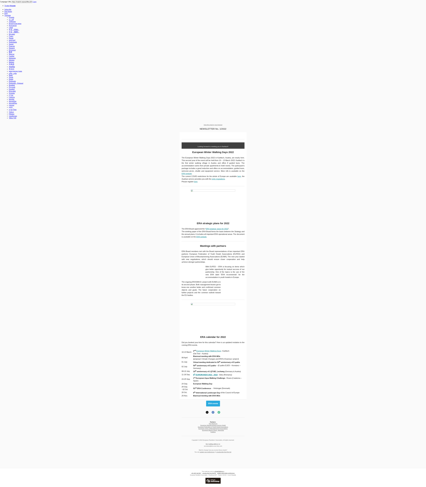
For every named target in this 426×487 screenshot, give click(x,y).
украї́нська (13, 116)
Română (12, 85)
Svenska (12, 93)
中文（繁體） (14, 32)
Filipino (11, 114)
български (13, 25)
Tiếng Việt (12, 118)
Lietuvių (12, 97)
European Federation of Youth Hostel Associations (213, 427)
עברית (11, 95)
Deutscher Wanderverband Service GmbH (213, 425)
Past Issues (8, 11)
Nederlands (13, 42)
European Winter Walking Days (208, 351)
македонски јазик (15, 71)
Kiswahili (12, 91)
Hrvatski (12, 34)
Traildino (213, 432)
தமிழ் (11, 107)
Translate (7, 15)
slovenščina (13, 103)
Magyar (11, 54)
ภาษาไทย (12, 110)
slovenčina (12, 101)
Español (12, 89)
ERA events (213, 403)
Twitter (10, 6)
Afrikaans (12, 21)
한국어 (11, 69)
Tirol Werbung (213, 424)
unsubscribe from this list (223, 452)
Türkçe (11, 112)
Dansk (11, 38)
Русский (12, 87)
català (11, 27)
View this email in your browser (213, 125)
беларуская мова (15, 23)
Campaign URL (5, 2)
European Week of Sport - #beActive (213, 430)
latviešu (11, 99)
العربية (11, 19)
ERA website (187, 174)
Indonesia (12, 58)
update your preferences (207, 452)
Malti (11, 75)
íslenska (11, 60)
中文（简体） (14, 30)
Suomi (11, 44)
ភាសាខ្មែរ (12, 67)
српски (11, 105)
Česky (11, 36)
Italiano (11, 62)
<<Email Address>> (219, 471)
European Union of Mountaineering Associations (213, 428)
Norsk (11, 77)
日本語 (11, 64)
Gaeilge (11, 56)
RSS (6, 13)
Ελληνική (12, 50)
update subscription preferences (226, 473)
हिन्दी (10, 52)
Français (12, 46)
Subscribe (7, 9)
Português (12, 81)
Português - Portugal (16, 83)
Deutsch (12, 48)
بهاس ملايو (13, 73)
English (11, 17)
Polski (11, 79)
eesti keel (12, 40)
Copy (34, 2)
